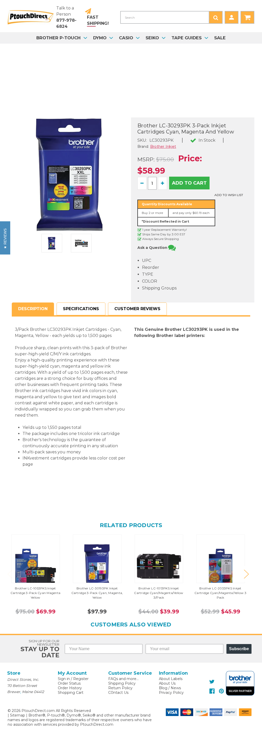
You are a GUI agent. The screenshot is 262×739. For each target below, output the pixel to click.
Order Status (69, 683)
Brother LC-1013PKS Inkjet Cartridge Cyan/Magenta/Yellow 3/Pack (158, 592)
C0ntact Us (118, 692)
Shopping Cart (70, 692)
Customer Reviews (137, 308)
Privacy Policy (171, 692)
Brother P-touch (58, 37)
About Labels (170, 678)
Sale (220, 37)
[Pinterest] (221, 691)
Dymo (99, 37)
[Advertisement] (131, 81)
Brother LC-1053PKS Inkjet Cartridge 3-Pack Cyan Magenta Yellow (35, 592)
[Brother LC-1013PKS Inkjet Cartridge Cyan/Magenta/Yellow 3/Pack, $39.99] (159, 566)
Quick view (35, 559)
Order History (70, 688)
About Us (167, 683)
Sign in (64, 678)
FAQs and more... (123, 678)
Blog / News (170, 688)
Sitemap (17, 715)
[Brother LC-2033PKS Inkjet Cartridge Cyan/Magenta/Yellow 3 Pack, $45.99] (220, 566)
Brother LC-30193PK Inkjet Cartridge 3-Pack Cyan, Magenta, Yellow (97, 592)
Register (81, 678)
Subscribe (239, 649)
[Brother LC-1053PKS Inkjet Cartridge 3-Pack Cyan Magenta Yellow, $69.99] (35, 566)
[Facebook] (212, 691)
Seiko (152, 37)
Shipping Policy (122, 683)
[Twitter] (212, 681)
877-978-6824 (66, 23)
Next (246, 573)
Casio (126, 37)
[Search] (216, 17)
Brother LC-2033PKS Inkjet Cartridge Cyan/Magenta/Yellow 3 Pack (220, 592)
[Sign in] (231, 17)
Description (33, 308)
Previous (10, 573)
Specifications (81, 308)
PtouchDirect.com (96, 724)
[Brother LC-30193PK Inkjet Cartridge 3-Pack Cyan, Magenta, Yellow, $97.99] (97, 566)
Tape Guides (186, 37)
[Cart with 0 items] (247, 17)
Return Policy (120, 688)
